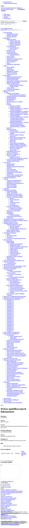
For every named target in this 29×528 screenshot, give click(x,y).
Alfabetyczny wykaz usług (13, 181)
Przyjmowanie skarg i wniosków (15, 101)
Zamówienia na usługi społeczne (15, 195)
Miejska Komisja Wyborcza (16, 85)
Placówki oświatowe (15, 226)
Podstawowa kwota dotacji (13, 210)
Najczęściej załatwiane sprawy (14, 180)
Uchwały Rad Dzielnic (12, 79)
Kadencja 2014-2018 (15, 42)
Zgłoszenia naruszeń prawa (10, 221)
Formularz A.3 (10, 303)
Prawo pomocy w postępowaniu (11, 332)
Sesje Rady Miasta (11, 46)
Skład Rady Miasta (11, 39)
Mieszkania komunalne (9, 264)
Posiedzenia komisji (15, 54)
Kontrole (9, 104)
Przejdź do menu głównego (10, 3)
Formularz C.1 (10, 307)
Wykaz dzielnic (10, 67)
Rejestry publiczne (11, 129)
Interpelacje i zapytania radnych (14, 58)
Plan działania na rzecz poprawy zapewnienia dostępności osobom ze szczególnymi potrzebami (16, 393)
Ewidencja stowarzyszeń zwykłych (18, 290)
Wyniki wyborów (14, 86)
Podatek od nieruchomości (16, 244)
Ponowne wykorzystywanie (10, 358)
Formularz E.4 (10, 314)
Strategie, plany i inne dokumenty (15, 174)
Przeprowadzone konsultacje (17, 277)
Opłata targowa (13, 249)
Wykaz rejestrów (14, 130)
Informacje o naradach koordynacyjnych (13, 297)
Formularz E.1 (10, 310)
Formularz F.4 (10, 324)
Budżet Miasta (10, 241)
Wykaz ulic (9, 68)
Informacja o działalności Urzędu (15, 390)
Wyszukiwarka (10, 335)
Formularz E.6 (10, 317)
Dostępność (6, 382)
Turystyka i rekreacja (12, 72)
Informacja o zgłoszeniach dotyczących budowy (16, 148)
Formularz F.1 (10, 319)
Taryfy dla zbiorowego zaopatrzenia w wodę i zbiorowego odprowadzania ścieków (15, 266)
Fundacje (12, 292)
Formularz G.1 (10, 328)
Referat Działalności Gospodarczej (15, 362)
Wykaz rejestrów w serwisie (17, 339)
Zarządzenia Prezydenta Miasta (14, 172)
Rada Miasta (7, 38)
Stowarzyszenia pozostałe (16, 289)
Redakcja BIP (10, 346)
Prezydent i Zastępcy (12, 235)
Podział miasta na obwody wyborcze (19, 158)
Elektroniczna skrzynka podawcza (15, 183)
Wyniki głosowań (11, 52)
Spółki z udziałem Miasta (13, 230)
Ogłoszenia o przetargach (16, 208)
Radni (8, 234)
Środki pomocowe (11, 259)
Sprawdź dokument (11, 184)
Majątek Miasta (10, 257)
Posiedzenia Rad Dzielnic (13, 78)
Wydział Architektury (12, 366)
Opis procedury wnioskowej (14, 351)
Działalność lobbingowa (10, 177)
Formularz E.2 (10, 311)
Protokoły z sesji (11, 50)
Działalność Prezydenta (12, 34)
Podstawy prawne (11, 273)
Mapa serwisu (10, 344)
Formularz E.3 (10, 313)
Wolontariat (9, 212)
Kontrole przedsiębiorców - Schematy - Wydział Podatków (19, 114)
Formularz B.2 (10, 306)
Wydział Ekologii (11, 375)
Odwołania (12, 203)
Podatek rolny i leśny (15, 245)
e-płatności (6, 188)
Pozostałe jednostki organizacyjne (18, 228)
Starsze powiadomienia (15, 271)
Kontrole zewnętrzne (15, 107)
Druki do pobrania (14, 284)
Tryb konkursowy (14, 281)
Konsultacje (10, 275)
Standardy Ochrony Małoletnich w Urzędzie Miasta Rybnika (15, 160)
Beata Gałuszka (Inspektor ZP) (23, 453)
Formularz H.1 (10, 329)
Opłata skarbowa (14, 250)
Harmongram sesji (14, 47)
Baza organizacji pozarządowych (15, 285)
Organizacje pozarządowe (10, 268)
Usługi (11, 201)
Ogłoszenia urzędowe (12, 191)
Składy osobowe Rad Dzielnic (14, 76)
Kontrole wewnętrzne (15, 105)
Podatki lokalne (10, 242)
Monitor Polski (10, 165)
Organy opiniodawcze (12, 278)
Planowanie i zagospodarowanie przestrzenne (15, 296)
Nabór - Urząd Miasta (12, 192)
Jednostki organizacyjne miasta (14, 224)
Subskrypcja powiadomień (13, 342)
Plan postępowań (14, 205)
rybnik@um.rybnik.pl (6, 487)
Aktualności (10, 270)
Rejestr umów (13, 150)
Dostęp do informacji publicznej (14, 350)
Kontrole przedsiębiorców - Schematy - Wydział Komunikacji (19, 109)
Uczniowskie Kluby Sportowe (17, 288)
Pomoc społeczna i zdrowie (13, 231)
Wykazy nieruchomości (15, 209)
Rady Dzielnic (7, 75)
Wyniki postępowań (15, 202)
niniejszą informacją (14, 524)
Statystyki (9, 128)
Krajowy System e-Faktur (13, 379)
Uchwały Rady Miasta (12, 60)
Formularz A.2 (10, 302)
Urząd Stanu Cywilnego (13, 365)
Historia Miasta (10, 70)
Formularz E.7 (10, 318)
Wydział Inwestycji (11, 263)
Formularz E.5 (10, 315)
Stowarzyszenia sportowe (16, 286)
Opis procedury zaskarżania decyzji (15, 353)
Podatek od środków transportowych (19, 246)
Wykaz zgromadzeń (15, 215)
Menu (6, 29)
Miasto (5, 65)
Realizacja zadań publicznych (14, 279)
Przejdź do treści (8, 2)
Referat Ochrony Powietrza (13, 376)
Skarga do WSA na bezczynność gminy (16, 354)
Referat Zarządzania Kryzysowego (15, 373)
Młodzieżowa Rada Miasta (13, 64)
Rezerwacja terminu (12, 187)
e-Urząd (6, 179)
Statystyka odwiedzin (12, 347)
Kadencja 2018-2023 (15, 41)
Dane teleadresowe (11, 97)
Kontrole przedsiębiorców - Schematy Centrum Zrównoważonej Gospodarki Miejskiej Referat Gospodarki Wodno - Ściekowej (19, 124)
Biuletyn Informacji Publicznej (11, 333)
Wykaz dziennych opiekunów (17, 143)
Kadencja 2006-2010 (15, 45)
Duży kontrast (7, 18)
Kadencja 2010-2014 (15, 43)
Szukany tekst (4, 21)
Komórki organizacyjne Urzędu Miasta (16, 96)
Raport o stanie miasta (9, 90)
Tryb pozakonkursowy (15, 282)
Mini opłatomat (10, 377)
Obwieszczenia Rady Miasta (14, 176)
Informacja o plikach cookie (13, 340)
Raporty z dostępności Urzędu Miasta (16, 384)
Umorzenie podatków (15, 253)
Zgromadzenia (10, 213)
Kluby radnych (10, 56)
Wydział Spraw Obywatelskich (14, 372)
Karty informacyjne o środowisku (12, 299)
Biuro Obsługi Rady (12, 361)
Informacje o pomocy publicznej (15, 256)
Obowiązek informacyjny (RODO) (12, 360)
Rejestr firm (13, 141)
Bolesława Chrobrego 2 (8, 481)
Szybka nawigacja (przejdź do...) (9, 22)
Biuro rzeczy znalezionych (13, 154)
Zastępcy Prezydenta (12, 35)
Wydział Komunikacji (12, 369)
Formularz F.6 (10, 326)
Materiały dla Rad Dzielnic (13, 82)
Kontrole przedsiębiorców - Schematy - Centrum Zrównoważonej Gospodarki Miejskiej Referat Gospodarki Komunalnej (19, 119)
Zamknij (3, 508)
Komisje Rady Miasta (12, 53)
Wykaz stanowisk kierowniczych (18, 94)
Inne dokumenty (14, 255)
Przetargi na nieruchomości (13, 206)
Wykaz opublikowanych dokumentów (16, 337)
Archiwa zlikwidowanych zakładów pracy (14, 260)
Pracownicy (10, 237)
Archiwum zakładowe (12, 152)
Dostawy (12, 198)
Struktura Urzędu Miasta (13, 93)
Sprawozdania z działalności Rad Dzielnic (17, 81)
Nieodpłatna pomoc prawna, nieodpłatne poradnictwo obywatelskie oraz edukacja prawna (16, 219)
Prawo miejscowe (11, 61)
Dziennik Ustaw (11, 163)
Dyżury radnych (11, 57)
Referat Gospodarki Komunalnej (15, 364)
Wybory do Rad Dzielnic (13, 83)
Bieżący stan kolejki (12, 186)
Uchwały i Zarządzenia (15, 274)
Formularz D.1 (10, 308)
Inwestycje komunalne (9, 261)
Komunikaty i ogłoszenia (10, 190)
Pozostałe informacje (12, 395)
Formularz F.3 (10, 322)
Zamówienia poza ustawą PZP (14, 194)
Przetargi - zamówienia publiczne (15, 197)
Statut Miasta (10, 173)
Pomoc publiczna (14, 252)
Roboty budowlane (14, 199)
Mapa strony (7, 14)
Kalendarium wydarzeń (12, 71)
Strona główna (7, 398)
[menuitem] (16, 34)
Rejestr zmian (7, 15)
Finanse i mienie (8, 239)
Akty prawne (7, 162)
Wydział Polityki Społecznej (14, 380)
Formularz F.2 (10, 321)
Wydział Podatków (11, 371)
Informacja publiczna (9, 348)
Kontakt (6, 17)
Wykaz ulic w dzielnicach (13, 89)
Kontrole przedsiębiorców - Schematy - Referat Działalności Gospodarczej (19, 112)
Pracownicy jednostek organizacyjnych (16, 238)
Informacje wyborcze (15, 157)
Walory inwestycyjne (12, 74)
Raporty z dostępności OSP (13, 386)
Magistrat (6, 92)
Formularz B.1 (10, 304)
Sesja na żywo (13, 49)
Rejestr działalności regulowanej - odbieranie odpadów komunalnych (18, 145)
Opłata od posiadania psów (16, 248)
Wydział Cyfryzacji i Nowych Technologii (17, 368)
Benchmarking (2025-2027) (13, 151)
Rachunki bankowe (11, 99)
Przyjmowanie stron (12, 36)
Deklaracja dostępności (12, 383)
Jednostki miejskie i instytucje (11, 223)
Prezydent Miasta (8, 32)
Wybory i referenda (11, 155)
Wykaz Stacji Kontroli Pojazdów (18, 137)
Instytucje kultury (14, 227)
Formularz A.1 (10, 300)
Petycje (8, 63)
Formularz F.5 (10, 325)
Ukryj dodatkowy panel (6, 28)
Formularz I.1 (10, 331)
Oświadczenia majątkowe (10, 232)
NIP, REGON (10, 100)
